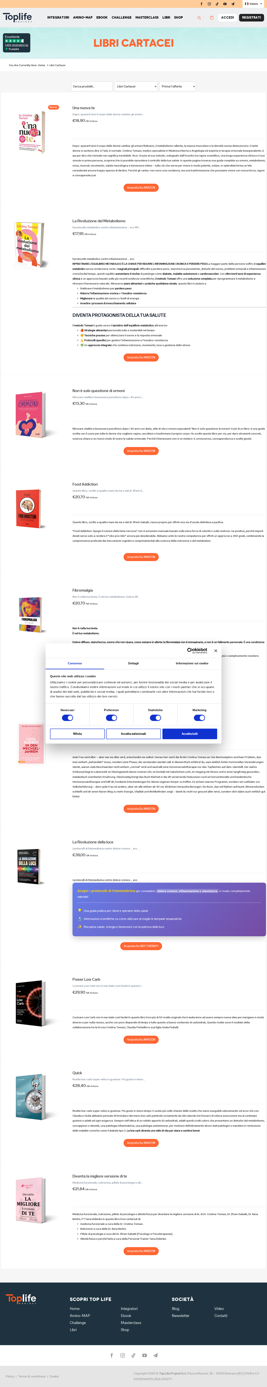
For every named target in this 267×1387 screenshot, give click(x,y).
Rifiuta (77, 734)
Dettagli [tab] (133, 663)
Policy (10, 1376)
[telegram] (233, 4)
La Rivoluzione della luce (93, 842)
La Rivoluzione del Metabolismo (99, 221)
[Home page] (17, 17)
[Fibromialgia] (31, 587)
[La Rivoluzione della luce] (31, 839)
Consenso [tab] (75, 663)
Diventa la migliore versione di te (100, 1176)
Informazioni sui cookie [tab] (192, 663)
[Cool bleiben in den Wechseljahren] (31, 716)
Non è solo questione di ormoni (99, 390)
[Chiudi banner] (215, 650)
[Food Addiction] (31, 481)
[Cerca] (203, 17)
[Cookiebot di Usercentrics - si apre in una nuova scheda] (190, 651)
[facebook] (201, 4)
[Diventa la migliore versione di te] (31, 1173)
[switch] (111, 718)
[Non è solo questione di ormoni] (31, 387)
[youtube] (225, 4)
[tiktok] (217, 4)
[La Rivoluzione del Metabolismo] (31, 217)
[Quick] (31, 1069)
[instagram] (209, 4)
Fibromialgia (83, 590)
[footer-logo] (21, 1295)
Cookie (54, 1376)
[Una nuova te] (31, 104)
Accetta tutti (190, 734)
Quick (77, 1073)
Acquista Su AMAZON (141, 188)
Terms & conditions (32, 1376)
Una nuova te (84, 108)
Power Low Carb (86, 979)
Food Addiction (85, 484)
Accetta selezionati (133, 734)
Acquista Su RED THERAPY (141, 946)
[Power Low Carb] (31, 976)
